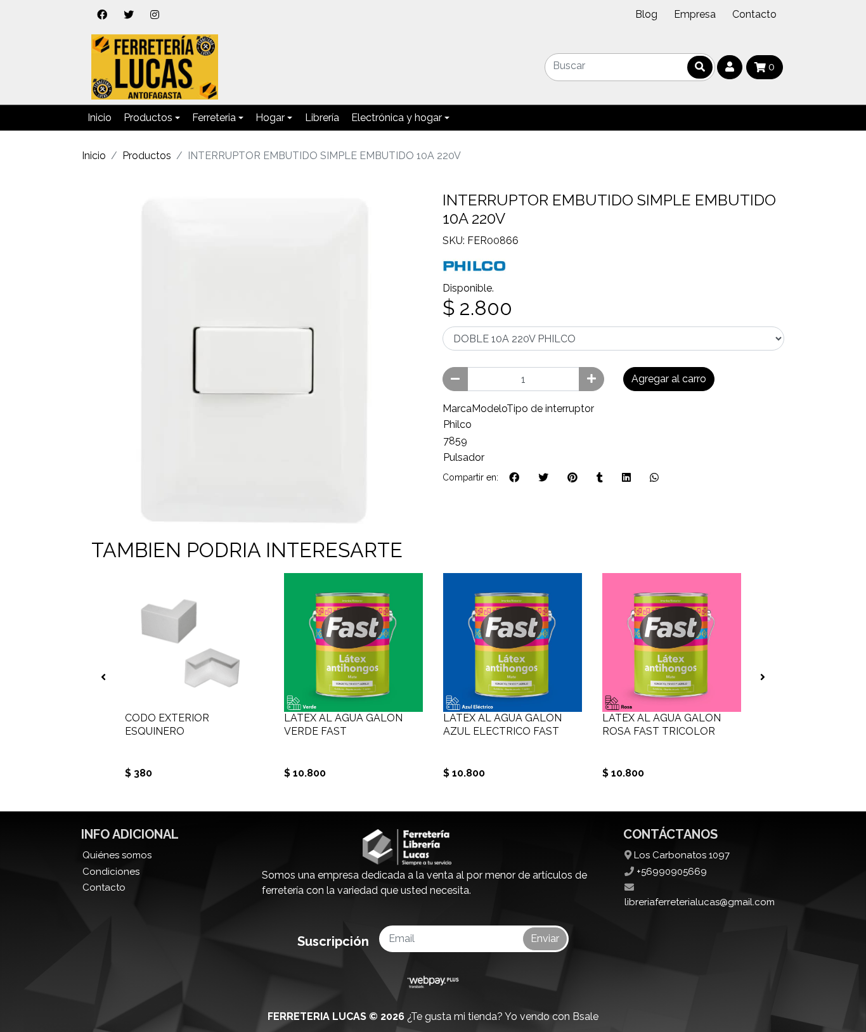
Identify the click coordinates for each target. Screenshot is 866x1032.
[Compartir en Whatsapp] (654, 478)
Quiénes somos (117, 855)
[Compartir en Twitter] (543, 478)
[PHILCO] (474, 264)
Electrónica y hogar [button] (396, 118)
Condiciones (110, 871)
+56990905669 (670, 871)
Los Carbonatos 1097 (680, 855)
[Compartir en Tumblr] (599, 478)
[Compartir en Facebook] (514, 478)
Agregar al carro (668, 379)
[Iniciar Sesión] (729, 67)
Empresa (695, 14)
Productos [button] (148, 118)
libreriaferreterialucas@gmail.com (699, 902)
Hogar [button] (270, 118)
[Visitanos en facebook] (102, 14)
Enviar (545, 938)
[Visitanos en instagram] (154, 14)
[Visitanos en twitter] (128, 14)
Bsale (585, 1016)
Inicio (99, 118)
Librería (322, 118)
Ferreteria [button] (214, 118)
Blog (646, 14)
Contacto (754, 14)
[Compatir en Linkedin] (626, 478)
